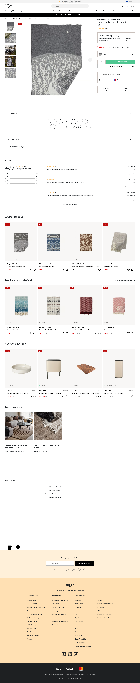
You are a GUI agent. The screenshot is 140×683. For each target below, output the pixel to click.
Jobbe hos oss (102, 607)
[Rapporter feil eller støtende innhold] (133, 174)
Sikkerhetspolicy (32, 628)
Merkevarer (107, 11)
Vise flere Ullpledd (50, 494)
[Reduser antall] (98, 62)
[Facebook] (64, 654)
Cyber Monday (80, 642)
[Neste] (90, 60)
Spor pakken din (32, 621)
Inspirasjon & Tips (129, 11)
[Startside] (8, 6)
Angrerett (30, 639)
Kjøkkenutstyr (35, 11)
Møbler (71, 11)
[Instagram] (70, 654)
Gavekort (55, 625)
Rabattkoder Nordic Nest (83, 646)
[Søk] (53, 6)
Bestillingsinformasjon (33, 618)
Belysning (45, 11)
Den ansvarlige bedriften (105, 603)
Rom (76, 628)
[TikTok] (76, 654)
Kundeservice (31, 600)
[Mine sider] (123, 6)
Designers (78, 607)
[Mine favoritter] (128, 6)
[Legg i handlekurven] (34, 269)
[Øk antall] (104, 62)
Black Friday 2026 (80, 639)
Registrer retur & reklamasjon (36, 607)
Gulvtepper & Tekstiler (58, 11)
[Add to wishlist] (30, 269)
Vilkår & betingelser (33, 625)
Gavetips (78, 632)
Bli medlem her (129, 39)
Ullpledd (31, 19)
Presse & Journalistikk (104, 614)
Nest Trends (79, 635)
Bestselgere (79, 621)
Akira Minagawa (102, 19)
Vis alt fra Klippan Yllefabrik (123, 280)
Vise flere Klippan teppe (52, 490)
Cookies (29, 632)
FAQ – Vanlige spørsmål (34, 614)
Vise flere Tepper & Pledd (53, 497)
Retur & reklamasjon (33, 603)
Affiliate (99, 611)
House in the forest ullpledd (43, 19)
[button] (102, 28)
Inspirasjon (78, 600)
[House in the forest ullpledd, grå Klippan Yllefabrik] (56, 59)
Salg (76, 614)
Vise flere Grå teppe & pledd (54, 486)
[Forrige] (22, 60)
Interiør (26, 11)
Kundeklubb (31, 611)
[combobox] (130, 1)
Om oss (99, 600)
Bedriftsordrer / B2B (33, 635)
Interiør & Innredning (58, 607)
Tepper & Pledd (23, 19)
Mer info (130, 80)
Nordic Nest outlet (103, 618)
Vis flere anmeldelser (70, 204)
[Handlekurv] (132, 6)
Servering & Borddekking (13, 11)
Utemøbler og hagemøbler (60, 621)
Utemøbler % (80, 11)
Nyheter (98, 11)
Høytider (78, 625)
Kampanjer (116, 11)
